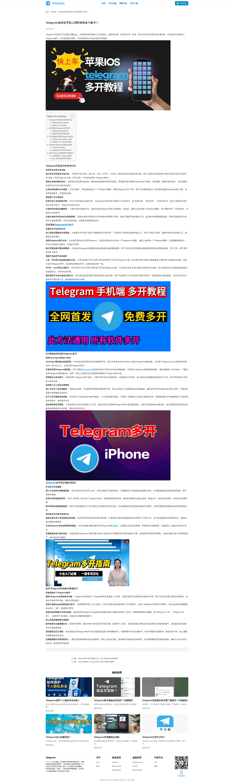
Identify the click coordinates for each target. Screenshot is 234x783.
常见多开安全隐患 (59, 147)
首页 (104, 3)
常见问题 (112, 3)
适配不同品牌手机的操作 (61, 134)
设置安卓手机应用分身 (60, 131)
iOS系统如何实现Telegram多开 (61, 136)
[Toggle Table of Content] (71, 116)
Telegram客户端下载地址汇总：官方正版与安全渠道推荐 (98, 658)
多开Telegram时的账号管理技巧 (61, 153)
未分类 (53, 12)
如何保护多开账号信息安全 (62, 150)
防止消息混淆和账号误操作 (62, 158)
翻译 (155, 766)
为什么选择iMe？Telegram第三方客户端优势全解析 (96, 662)
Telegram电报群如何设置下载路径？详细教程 (164, 700)
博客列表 (123, 3)
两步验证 (114, 525)
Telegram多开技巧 (63, 224)
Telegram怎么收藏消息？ (58, 737)
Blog (98, 766)
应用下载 (134, 3)
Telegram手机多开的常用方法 (60, 120)
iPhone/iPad (116, 766)
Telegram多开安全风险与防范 (60, 145)
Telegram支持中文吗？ (154, 737)
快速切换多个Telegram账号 (62, 156)
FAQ (97, 762)
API (155, 762)
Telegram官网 (89, 369)
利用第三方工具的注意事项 (62, 142)
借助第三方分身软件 (60, 125)
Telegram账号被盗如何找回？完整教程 (113, 700)
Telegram (58, 3)
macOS (135, 766)
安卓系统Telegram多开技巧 (59, 128)
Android (115, 762)
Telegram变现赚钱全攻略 (106, 737)
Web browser (137, 770)
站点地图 (131, 780)
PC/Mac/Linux (138, 762)
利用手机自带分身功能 (60, 123)
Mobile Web (116, 770)
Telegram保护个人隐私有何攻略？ (63, 700)
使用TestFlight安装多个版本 (62, 139)
